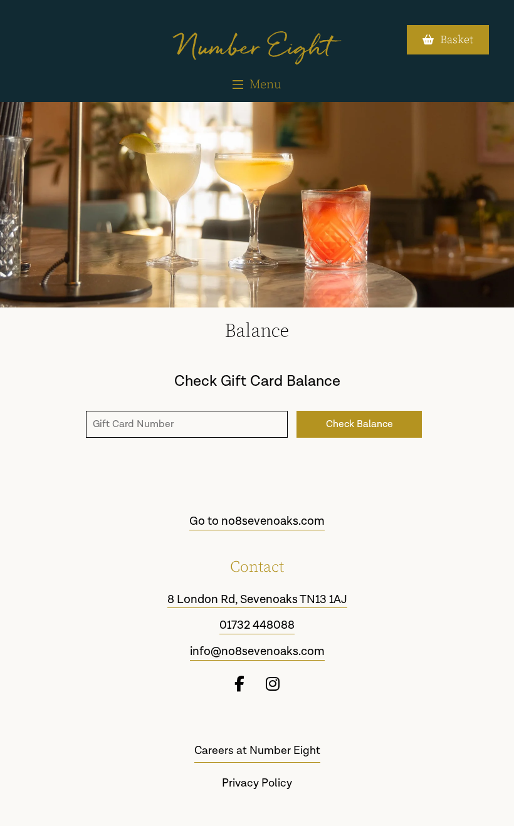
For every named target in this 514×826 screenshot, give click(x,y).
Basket (456, 40)
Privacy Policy (257, 783)
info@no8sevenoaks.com (257, 651)
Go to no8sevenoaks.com (257, 521)
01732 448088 (257, 625)
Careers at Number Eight (257, 750)
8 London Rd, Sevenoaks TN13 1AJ (257, 599)
